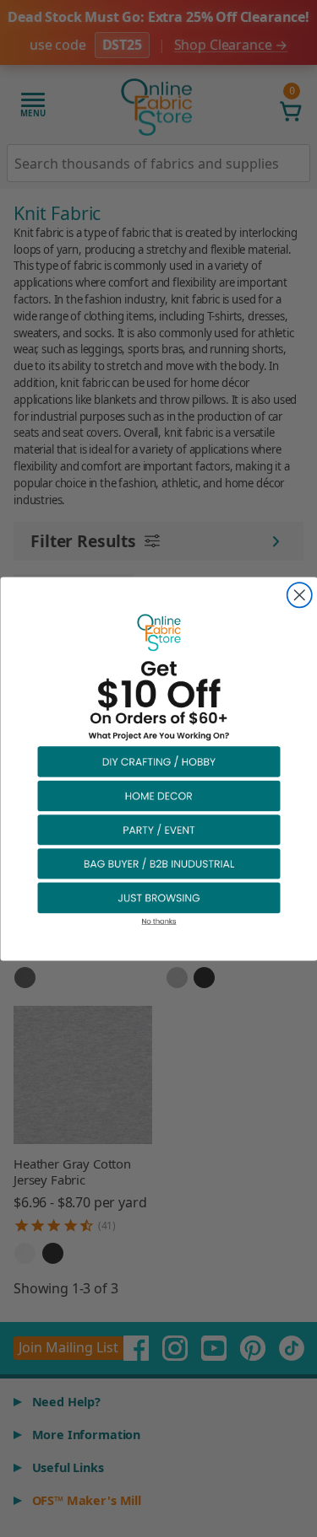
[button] (158, 760)
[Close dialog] (299, 595)
